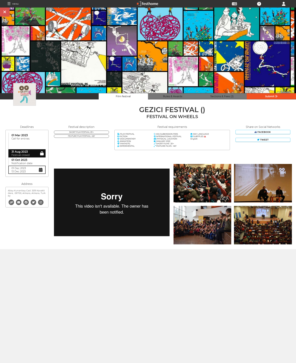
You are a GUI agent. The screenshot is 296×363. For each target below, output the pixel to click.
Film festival (123, 96)
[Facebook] (26, 202)
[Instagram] (40, 202)
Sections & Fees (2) (222, 96)
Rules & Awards (172, 96)
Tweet (264, 139)
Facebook (264, 132)
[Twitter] (33, 202)
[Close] (5, 12)
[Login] (283, 3)
